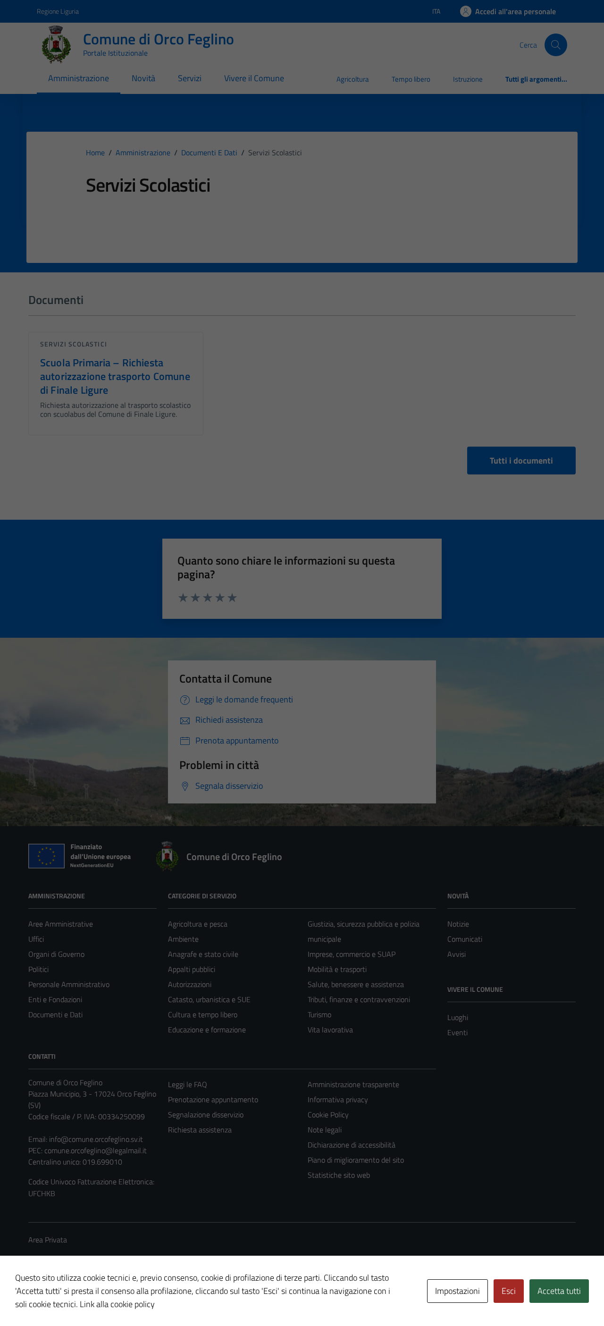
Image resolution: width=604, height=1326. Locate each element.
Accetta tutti (559, 1290)
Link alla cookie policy (117, 1304)
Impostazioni (457, 1290)
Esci (509, 1290)
